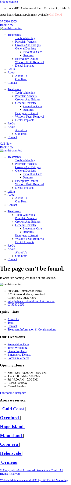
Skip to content (9, 1)
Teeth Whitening (25, 38)
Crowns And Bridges (28, 45)
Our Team (21, 79)
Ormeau (8, 462)
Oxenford (10, 417)
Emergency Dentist (26, 58)
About (11, 72)
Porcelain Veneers (26, 41)
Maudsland (11, 435)
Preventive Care (32, 51)
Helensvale (11, 453)
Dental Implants (24, 65)
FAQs (11, 69)
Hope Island (12, 426)
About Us (21, 75)
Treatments (14, 34)
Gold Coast (12, 408)
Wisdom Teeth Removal (29, 62)
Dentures (28, 55)
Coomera (9, 444)
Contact (12, 82)
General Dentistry (25, 48)
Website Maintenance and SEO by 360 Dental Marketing (34, 480)
